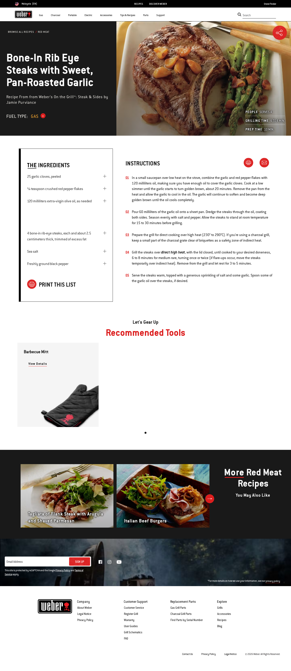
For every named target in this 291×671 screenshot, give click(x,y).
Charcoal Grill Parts (181, 614)
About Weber (84, 608)
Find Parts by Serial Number (186, 620)
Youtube (119, 562)
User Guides (131, 626)
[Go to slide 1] (145, 433)
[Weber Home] (23, 14)
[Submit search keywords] (239, 14)
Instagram (109, 562)
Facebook (100, 562)
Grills (220, 608)
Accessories (224, 614)
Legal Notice (84, 614)
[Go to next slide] (209, 498)
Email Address (15, 561)
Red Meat (43, 32)
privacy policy (273, 581)
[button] (45, 15)
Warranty (129, 620)
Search (247, 15)
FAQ (126, 638)
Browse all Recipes (21, 32)
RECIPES (138, 4)
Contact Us (187, 654)
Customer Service (134, 608)
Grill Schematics (133, 632)
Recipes (221, 620)
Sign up (79, 561)
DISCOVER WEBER (158, 4)
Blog (219, 626)
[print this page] (250, 162)
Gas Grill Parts (178, 608)
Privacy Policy (62, 570)
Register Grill (131, 614)
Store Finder (270, 4)
